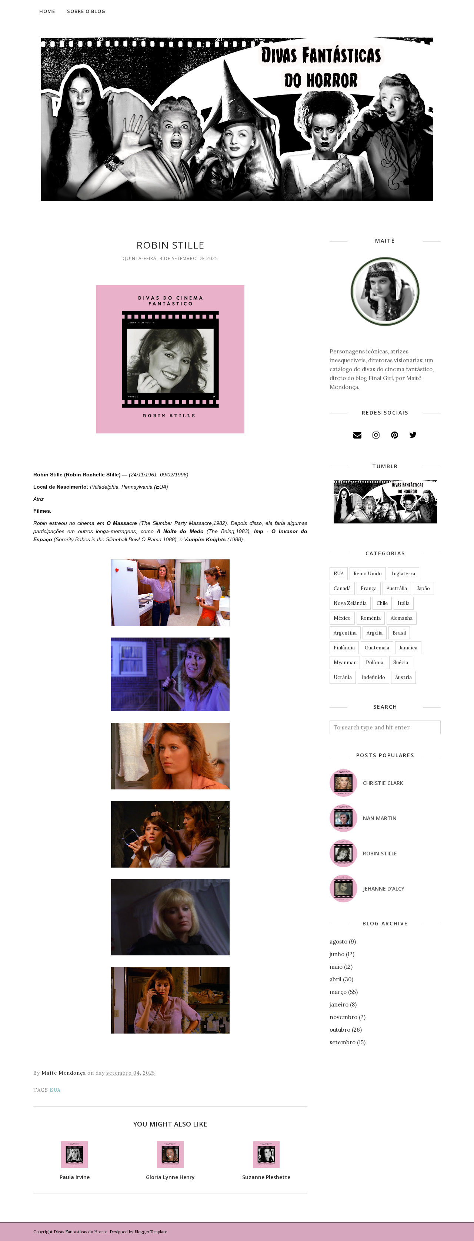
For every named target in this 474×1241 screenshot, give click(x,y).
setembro (343, 1042)
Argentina (345, 633)
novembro (343, 1017)
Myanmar (345, 662)
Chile (382, 603)
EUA (55, 1090)
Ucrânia (343, 677)
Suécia (400, 662)
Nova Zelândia (350, 603)
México (342, 618)
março (338, 991)
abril (335, 979)
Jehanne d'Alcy (383, 888)
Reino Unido (368, 573)
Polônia (374, 662)
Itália (404, 603)
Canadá (342, 588)
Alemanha (402, 618)
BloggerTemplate (150, 1231)
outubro (340, 1029)
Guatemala (377, 648)
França (369, 588)
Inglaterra (403, 573)
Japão (423, 588)
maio (336, 966)
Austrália (397, 588)
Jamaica (408, 648)
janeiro (339, 1004)
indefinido (373, 677)
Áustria (403, 677)
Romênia (371, 618)
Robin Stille (380, 853)
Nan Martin (380, 818)
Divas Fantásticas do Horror (80, 1231)
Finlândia (344, 648)
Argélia (375, 633)
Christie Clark (383, 782)
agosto (338, 941)
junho (337, 954)
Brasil (399, 633)
